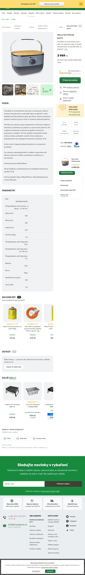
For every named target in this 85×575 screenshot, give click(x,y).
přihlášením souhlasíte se (42, 491)
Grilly (61, 27)
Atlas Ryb (51, 530)
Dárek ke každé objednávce (35, 544)
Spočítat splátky (76, 132)
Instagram (73, 521)
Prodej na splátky (35, 549)
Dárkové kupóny (53, 549)
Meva (69, 146)
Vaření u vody (52, 541)
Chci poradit (64, 124)
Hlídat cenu (76, 124)
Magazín (50, 526)
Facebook (73, 526)
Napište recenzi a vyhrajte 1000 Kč (54, 521)
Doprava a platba (35, 530)
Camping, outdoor (17, 27)
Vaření (32, 27)
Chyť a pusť (6, 27)
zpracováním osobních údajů (51, 491)
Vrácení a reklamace (36, 534)
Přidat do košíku (70, 80)
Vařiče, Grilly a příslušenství (43, 27)
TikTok (72, 530)
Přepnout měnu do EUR (51, 4)
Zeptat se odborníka (13, 367)
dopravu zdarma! (73, 87)
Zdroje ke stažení (53, 553)
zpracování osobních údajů (49, 567)
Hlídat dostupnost (64, 132)
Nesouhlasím (36, 571)
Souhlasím (50, 571)
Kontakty (33, 526)
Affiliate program (53, 545)
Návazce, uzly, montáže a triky (53, 535)
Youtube (72, 516)
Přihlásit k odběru (63, 484)
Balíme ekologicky (37, 538)
